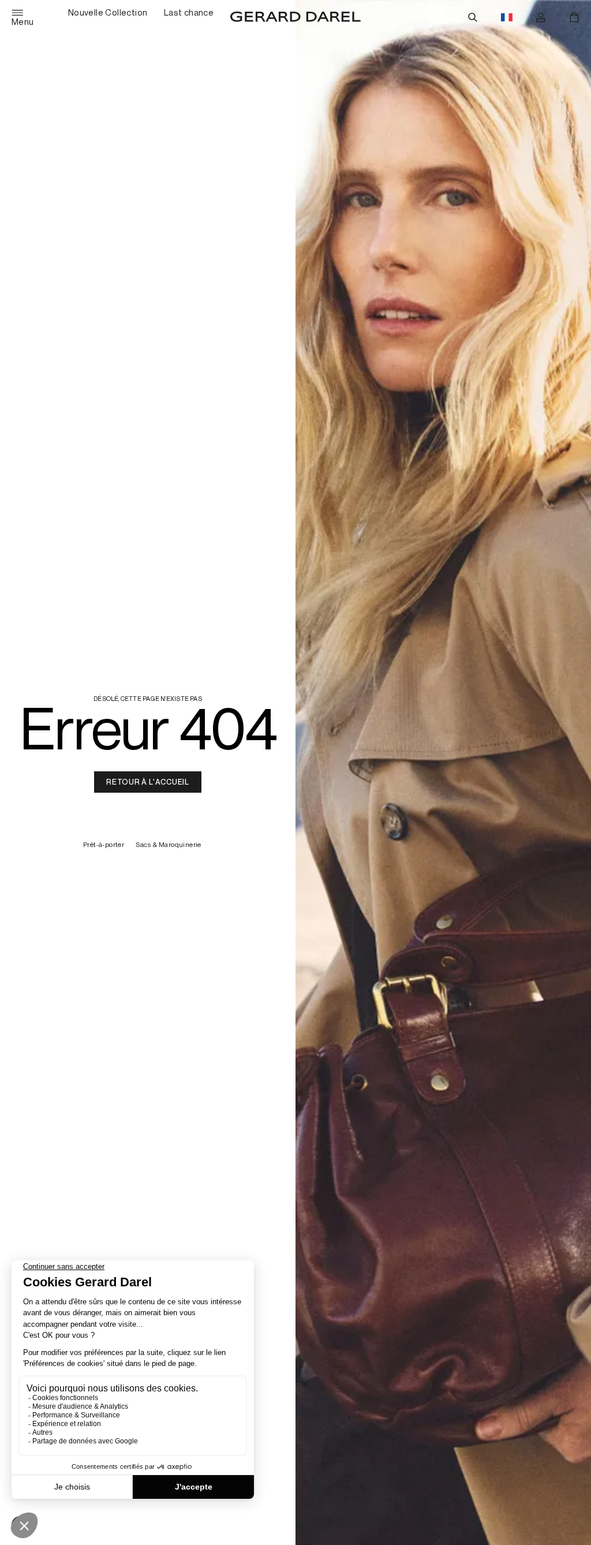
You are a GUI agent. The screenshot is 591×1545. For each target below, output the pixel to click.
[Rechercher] (472, 17)
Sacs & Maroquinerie (168, 845)
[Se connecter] (541, 17)
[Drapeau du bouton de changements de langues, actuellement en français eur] (507, 17)
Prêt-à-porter (103, 845)
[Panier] (574, 17)
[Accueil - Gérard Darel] (295, 17)
